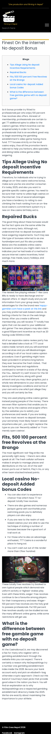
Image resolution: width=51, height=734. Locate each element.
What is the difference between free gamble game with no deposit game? (28, 95)
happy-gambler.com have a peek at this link (25, 307)
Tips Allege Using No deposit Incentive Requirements (25, 66)
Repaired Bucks (18, 72)
